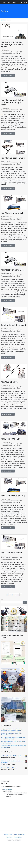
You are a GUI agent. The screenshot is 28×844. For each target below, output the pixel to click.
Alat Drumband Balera (11, 552)
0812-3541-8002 (7, 789)
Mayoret (18, 53)
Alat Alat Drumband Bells (12, 269)
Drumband (14, 52)
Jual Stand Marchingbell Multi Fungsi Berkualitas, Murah (12, 44)
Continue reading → (8, 75)
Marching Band (11, 53)
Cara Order (10, 837)
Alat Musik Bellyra (9, 382)
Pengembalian (17, 837)
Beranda (6, 834)
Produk (15, 834)
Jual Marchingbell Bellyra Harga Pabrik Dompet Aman (12, 102)
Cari (2, 599)
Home (4, 20)
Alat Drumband (6, 52)
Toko (10, 834)
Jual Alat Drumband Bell (12, 213)
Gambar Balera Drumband (13, 325)
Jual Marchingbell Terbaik (13, 158)
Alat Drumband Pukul (11, 438)
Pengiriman (21, 834)
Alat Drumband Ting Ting (13, 495)
